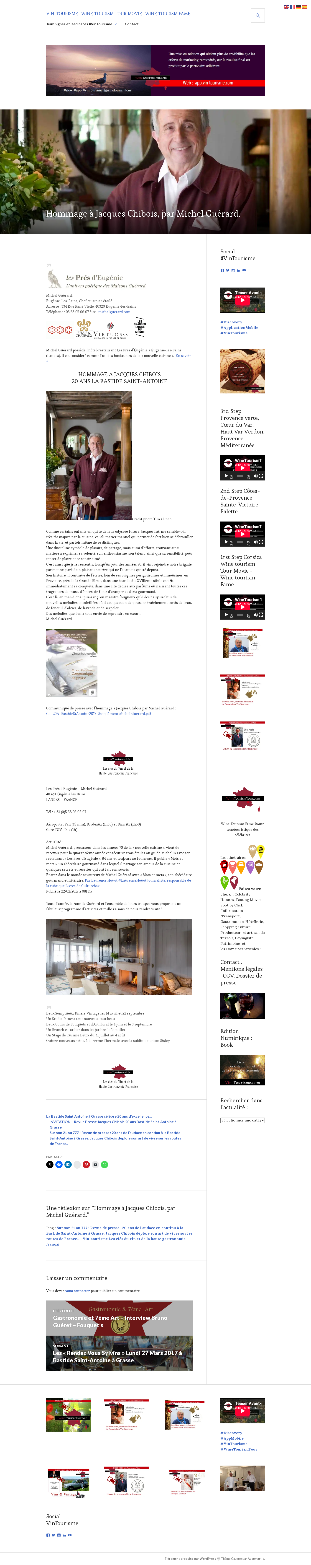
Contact (132, 24)
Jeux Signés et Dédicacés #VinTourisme (79, 24)
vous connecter (77, 1290)
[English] (287, 7)
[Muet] (255, 476)
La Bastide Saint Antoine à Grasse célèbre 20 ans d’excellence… (99, 1116)
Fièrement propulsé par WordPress (190, 1558)
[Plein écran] (261, 476)
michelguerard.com (114, 311)
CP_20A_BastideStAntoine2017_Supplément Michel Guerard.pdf (98, 713)
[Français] (293, 7)
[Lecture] (226, 476)
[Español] (305, 7)
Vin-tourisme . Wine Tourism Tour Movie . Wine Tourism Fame (118, 14)
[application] (242, 467)
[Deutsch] (299, 7)
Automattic (256, 1558)
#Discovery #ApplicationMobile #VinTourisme (239, 327)
